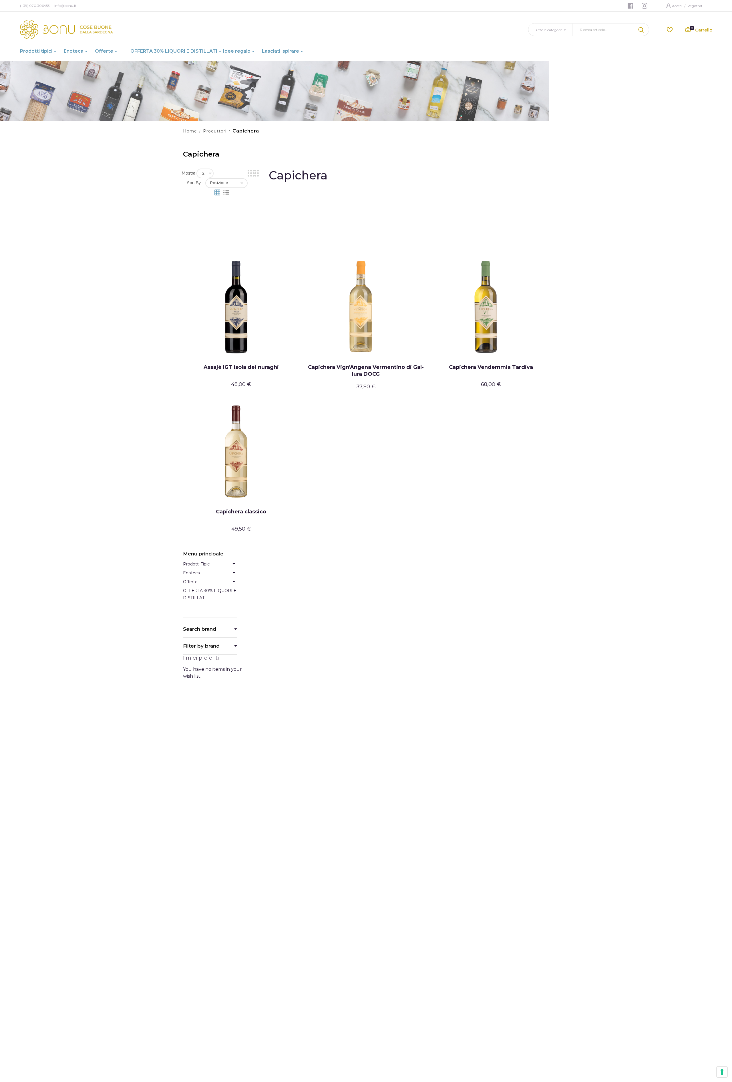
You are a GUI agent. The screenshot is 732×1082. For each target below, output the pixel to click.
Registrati (695, 6)
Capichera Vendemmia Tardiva (491, 367)
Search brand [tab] (199, 629)
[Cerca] (642, 29)
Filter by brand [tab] (201, 646)
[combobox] (603, 29)
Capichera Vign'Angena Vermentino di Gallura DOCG (366, 370)
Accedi (677, 6)
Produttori (214, 131)
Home (190, 131)
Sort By (194, 182)
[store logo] (66, 29)
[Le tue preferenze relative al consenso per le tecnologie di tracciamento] (722, 1072)
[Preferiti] (669, 29)
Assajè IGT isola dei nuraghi (241, 367)
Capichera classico (241, 512)
